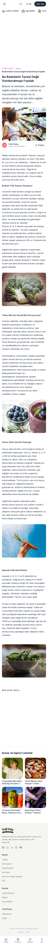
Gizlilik (27, 932)
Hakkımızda (6, 914)
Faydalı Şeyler (8, 68)
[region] (24, 11)
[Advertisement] (24, 41)
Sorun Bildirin (7, 901)
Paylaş (41, 145)
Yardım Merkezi (8, 893)
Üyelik (4, 918)
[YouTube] (20, 847)
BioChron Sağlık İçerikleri (12, 876)
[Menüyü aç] (4, 3)
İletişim (4, 897)
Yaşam (18, 68)
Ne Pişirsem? (7, 864)
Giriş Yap (40, 4)
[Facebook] (3, 847)
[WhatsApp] (7, 847)
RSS (3, 881)
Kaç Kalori (6, 872)
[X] (12, 847)
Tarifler (5, 860)
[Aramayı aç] (20, 3)
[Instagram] (16, 847)
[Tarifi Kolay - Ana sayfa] (24, 830)
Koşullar (21, 932)
